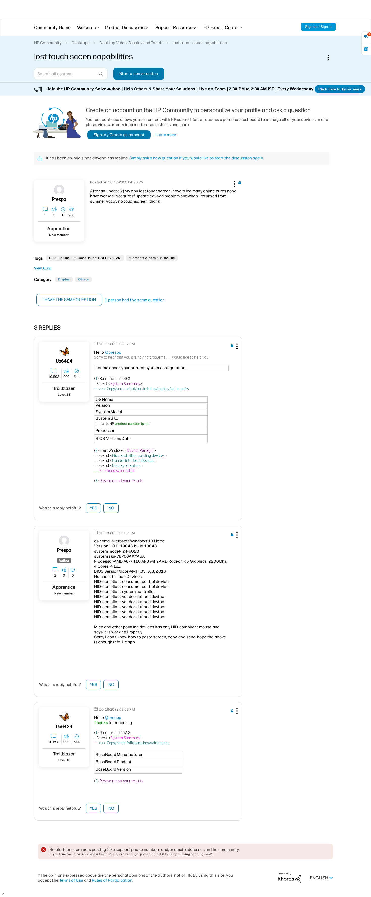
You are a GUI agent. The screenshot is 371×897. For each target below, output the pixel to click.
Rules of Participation (112, 880)
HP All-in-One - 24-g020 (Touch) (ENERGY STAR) (85, 258)
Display (64, 279)
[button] (234, 183)
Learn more (165, 134)
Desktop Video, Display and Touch (130, 42)
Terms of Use (71, 880)
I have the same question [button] (69, 299)
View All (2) (42, 268)
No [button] (111, 508)
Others (83, 279)
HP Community (48, 42)
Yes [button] (93, 508)
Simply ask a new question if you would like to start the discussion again (196, 158)
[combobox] (70, 74)
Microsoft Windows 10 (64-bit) (152, 258)
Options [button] (331, 57)
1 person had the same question (135, 299)
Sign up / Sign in (318, 26)
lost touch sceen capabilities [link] (200, 42)
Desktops (81, 42)
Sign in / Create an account (119, 134)
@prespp (113, 352)
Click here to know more (340, 89)
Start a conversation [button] (138, 73)
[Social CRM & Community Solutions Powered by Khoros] (289, 878)
